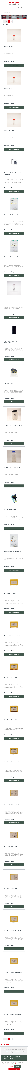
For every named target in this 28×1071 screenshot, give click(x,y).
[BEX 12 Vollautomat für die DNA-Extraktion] (14, 162)
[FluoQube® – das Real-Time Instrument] (14, 330)
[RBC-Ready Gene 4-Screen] (14, 625)
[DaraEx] (14, 288)
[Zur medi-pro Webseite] (14, 3)
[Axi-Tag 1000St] (14, 35)
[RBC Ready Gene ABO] (14, 583)
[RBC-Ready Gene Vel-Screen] (14, 1003)
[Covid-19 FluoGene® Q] (14, 204)
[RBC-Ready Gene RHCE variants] (14, 961)
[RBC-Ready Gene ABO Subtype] (14, 667)
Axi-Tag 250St (8, 88)
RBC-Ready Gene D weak (11, 804)
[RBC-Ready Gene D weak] (14, 793)
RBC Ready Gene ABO (10, 593)
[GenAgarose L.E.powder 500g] (14, 456)
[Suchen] (18, 7)
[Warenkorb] (25, 7)
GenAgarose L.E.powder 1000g (13, 425)
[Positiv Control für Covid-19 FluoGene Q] (14, 540)
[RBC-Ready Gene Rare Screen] (14, 919)
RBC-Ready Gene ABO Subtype (13, 677)
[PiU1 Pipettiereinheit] (14, 498)
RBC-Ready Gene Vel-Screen (12, 1014)
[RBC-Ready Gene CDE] (14, 709)
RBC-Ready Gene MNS (11, 888)
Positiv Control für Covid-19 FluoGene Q (12, 552)
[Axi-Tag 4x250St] (14, 120)
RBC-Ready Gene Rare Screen (13, 930)
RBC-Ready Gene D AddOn (12, 762)
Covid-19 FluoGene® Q (11, 215)
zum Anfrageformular (14, 65)
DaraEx (6, 299)
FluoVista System (9, 383)
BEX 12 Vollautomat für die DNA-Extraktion (14, 173)
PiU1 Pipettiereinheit (10, 509)
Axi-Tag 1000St (8, 46)
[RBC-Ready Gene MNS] (14, 877)
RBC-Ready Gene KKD (10, 846)
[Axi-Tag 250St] (14, 78)
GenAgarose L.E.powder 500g (13, 467)
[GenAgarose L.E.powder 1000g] (14, 414)
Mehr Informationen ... (20, 1063)
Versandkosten (4, 1051)
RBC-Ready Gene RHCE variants (13, 972)
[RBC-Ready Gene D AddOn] (14, 751)
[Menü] (3, 7)
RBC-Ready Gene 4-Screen (12, 635)
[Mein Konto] (21, 7)
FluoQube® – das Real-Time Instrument (12, 342)
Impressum (5, 1058)
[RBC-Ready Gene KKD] (14, 835)
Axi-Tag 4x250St (9, 130)
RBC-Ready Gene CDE (10, 720)
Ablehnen (11, 1066)
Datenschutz (10, 1058)
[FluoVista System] (14, 372)
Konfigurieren (17, 1066)
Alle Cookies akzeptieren (14, 1069)
